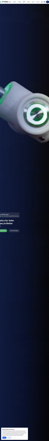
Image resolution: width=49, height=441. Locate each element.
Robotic (14, 1)
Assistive (19, 1)
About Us (24, 2)
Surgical (9, 1)
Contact (37, 1)
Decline (9, 437)
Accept (4, 437)
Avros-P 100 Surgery (14, 230)
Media (28, 1)
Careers (33, 1)
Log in (47, 2)
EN (43, 1)
